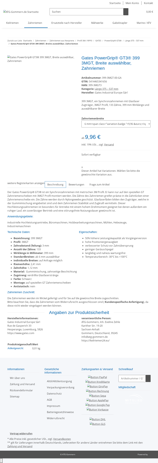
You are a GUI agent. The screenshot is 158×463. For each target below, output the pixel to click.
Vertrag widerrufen (21, 433)
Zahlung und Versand (22, 384)
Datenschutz (54, 393)
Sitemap (14, 396)
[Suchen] (125, 11)
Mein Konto (132, 3)
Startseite (115, 3)
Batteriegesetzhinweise (60, 412)
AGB (49, 399)
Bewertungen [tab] (76, 184)
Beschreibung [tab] (55, 184)
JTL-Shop (152, 454)
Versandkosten (62, 439)
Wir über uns (17, 378)
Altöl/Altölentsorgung (59, 381)
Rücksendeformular (21, 390)
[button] (135, 11)
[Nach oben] (1, 460)
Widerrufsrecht (56, 418)
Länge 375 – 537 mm (106, 89)
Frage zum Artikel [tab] (99, 184)
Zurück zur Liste (14, 40)
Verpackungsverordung (60, 387)
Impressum (53, 406)
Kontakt (148, 3)
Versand (109, 144)
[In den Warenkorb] (9, 53)
